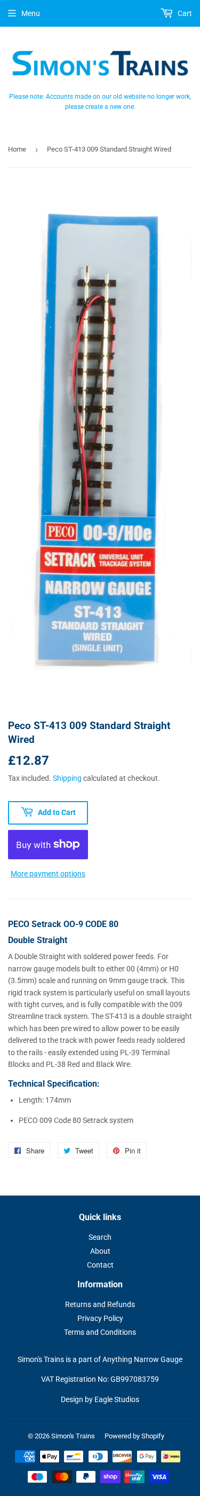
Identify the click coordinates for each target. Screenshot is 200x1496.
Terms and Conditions (100, 1332)
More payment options (48, 873)
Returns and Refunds (100, 1304)
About (100, 1251)
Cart (184, 13)
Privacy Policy (100, 1318)
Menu (30, 13)
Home (17, 149)
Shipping (67, 778)
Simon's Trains (73, 1436)
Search (100, 1237)
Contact (100, 1265)
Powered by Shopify (134, 1436)
